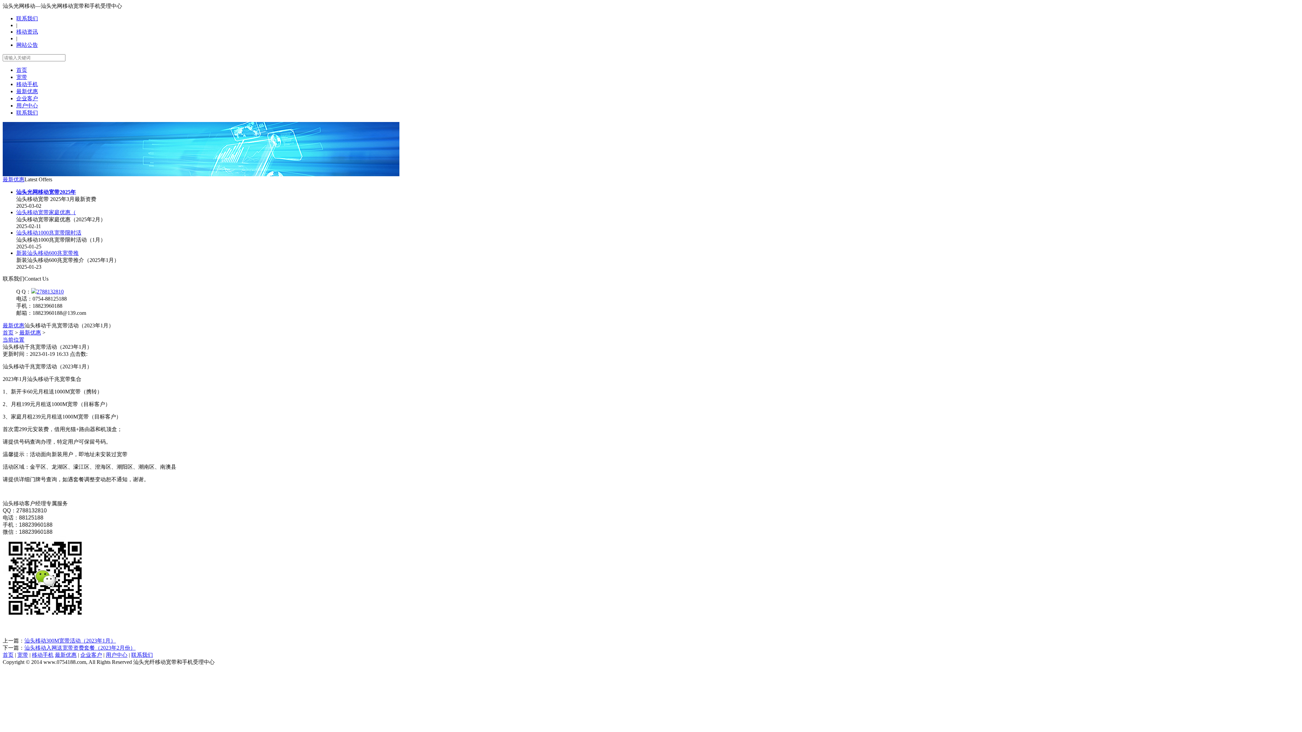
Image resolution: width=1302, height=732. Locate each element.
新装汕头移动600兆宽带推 (47, 253)
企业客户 (27, 98)
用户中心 (27, 105)
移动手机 (27, 84)
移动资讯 (27, 32)
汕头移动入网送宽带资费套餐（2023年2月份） (80, 648)
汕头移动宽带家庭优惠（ (46, 212)
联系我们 (27, 18)
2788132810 (50, 291)
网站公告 (27, 45)
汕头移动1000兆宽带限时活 (48, 233)
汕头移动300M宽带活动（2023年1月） (70, 641)
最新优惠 (27, 91)
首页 (21, 70)
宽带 (21, 77)
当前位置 (13, 340)
